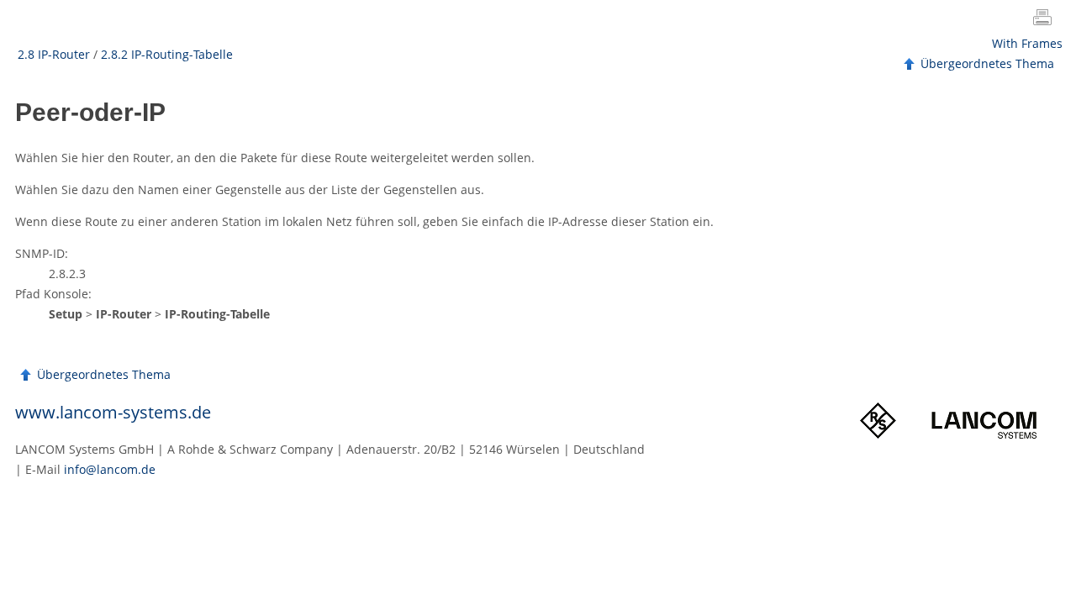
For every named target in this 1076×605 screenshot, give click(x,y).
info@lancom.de (110, 469)
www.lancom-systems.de (113, 412)
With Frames (1027, 43)
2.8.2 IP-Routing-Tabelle (167, 54)
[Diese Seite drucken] (1045, 19)
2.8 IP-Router (54, 54)
